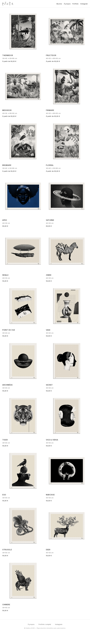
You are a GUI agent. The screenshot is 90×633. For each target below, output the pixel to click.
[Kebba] (7, 4)
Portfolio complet (45, 624)
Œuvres (59, 4)
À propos (67, 4)
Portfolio (75, 4)
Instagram (84, 4)
